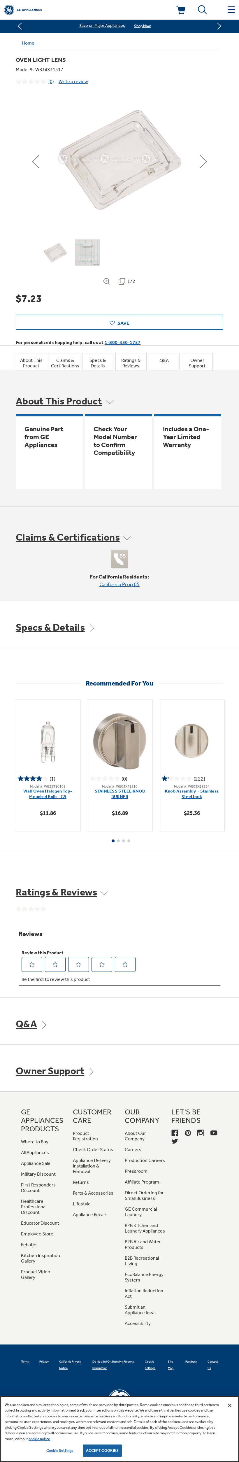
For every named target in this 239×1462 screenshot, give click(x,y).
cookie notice (39, 1439)
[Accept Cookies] (229, 1405)
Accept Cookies (102, 1450)
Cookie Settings (59, 1450)
